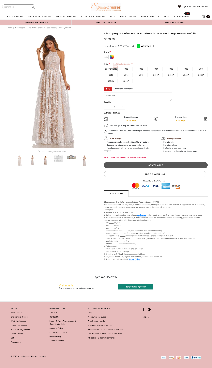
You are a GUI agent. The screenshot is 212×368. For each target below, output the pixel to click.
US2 (141, 69)
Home (9, 28)
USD (145, 317)
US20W (186, 75)
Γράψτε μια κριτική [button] (135, 286)
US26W (126, 81)
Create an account (200, 6)
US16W (156, 75)
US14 (126, 75)
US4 (156, 69)
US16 (141, 75)
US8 (186, 69)
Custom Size (111, 69)
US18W (171, 75)
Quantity (107, 102)
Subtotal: (108, 113)
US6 (171, 69)
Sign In (185, 6)
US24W (111, 81)
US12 (111, 75)
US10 (201, 69)
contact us (141, 215)
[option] (36, 22)
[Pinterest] (149, 309)
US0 (126, 69)
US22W (201, 75)
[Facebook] (144, 309)
